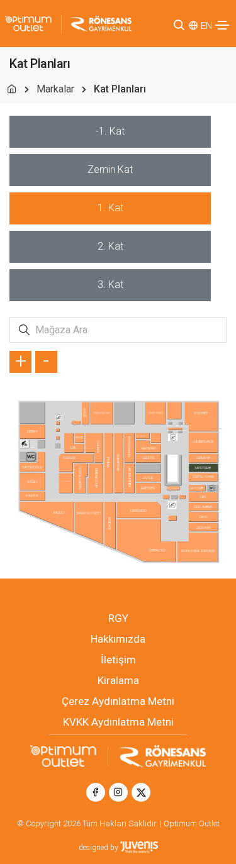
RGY (118, 618)
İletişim (118, 659)
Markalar (55, 89)
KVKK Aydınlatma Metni (118, 722)
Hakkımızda (118, 639)
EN (206, 25)
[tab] (110, 132)
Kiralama (118, 680)
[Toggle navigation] (222, 25)
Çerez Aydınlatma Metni (118, 701)
